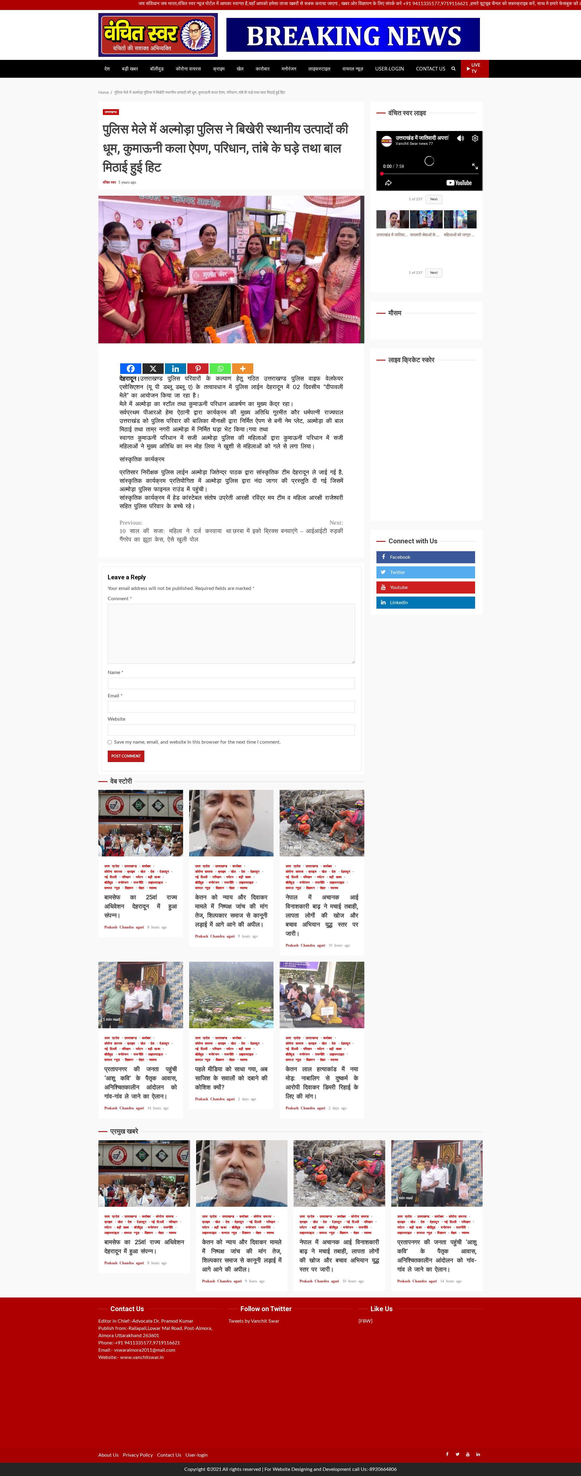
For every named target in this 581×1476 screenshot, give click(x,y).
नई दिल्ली (111, 877)
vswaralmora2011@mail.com (144, 1350)
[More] (242, 368)
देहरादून (165, 871)
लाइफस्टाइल (319, 69)
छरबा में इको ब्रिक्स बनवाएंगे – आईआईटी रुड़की (288, 526)
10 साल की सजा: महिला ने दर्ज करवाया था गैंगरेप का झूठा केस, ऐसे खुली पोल (175, 531)
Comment (120, 598)
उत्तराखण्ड (111, 112)
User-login (389, 69)
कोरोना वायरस (188, 69)
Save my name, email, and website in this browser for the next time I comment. (197, 742)
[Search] (453, 68)
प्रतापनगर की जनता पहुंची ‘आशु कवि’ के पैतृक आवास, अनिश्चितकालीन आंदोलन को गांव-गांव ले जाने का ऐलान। (140, 995)
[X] (153, 368)
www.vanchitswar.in (142, 1357)
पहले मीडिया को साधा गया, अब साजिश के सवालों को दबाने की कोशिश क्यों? (231, 995)
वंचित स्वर (110, 182)
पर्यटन (140, 877)
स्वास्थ (152, 888)
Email (115, 695)
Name (115, 672)
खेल (240, 69)
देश (107, 69)
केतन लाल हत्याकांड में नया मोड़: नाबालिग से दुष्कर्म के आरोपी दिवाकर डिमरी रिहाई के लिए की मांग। (322, 995)
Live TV (475, 68)
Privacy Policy (138, 1455)
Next (434, 199)
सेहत (142, 888)
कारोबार (263, 69)
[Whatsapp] (220, 368)
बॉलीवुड (157, 69)
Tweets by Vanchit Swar (253, 1321)
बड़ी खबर (130, 69)
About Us (108, 1455)
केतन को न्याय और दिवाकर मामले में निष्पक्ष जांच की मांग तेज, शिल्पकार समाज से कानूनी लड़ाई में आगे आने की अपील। (231, 823)
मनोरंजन (289, 69)
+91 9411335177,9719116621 (147, 1342)
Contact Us (430, 69)
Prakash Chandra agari (125, 927)
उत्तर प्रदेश (112, 866)
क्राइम (219, 69)
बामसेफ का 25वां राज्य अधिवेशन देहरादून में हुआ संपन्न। (140, 823)
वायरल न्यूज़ (353, 69)
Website (116, 719)
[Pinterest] (197, 368)
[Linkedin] (175, 368)
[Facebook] (130, 368)
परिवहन (127, 877)
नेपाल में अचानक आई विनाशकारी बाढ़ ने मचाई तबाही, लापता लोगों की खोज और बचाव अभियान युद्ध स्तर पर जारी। (322, 823)
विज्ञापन (130, 888)
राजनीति (139, 882)
